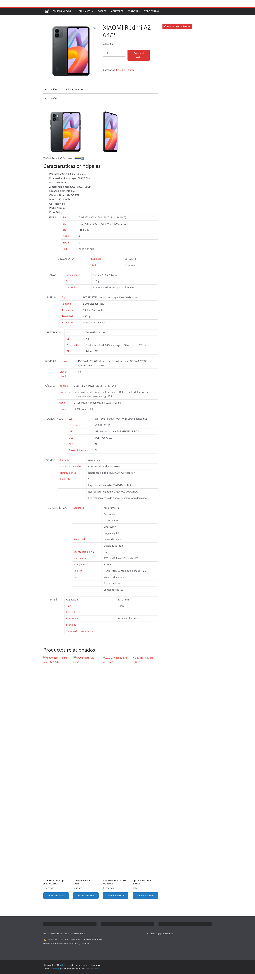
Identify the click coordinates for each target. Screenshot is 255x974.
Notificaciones (68, 472)
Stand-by (71, 624)
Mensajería (79, 558)
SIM (65, 249)
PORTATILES (134, 11)
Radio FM (65, 479)
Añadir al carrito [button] (56, 895)
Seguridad (79, 539)
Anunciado (96, 258)
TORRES (102, 11)
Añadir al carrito (139, 55)
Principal (63, 385)
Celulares (121, 70)
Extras (76, 577)
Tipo (64, 297)
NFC (71, 444)
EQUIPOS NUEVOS (62, 11)
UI (67, 338)
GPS (71, 431)
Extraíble (71, 612)
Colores (77, 570)
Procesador (72, 345)
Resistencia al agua (84, 551)
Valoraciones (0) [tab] (74, 89)
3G (64, 223)
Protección (68, 322)
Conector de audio (70, 466)
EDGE (66, 242)
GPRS (66, 236)
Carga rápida (73, 618)
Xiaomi (131, 70)
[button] (72, 11)
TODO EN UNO (151, 11)
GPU (68, 351)
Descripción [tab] (50, 89)
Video (62, 402)
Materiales (71, 287)
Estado (93, 265)
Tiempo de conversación (80, 631)
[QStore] (46, 11)
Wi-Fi (71, 418)
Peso (68, 281)
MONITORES (117, 11)
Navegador (79, 564)
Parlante (65, 460)
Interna (64, 361)
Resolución (68, 310)
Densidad (67, 316)
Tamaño (66, 303)
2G (64, 217)
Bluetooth (74, 425)
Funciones (64, 392)
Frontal (63, 409)
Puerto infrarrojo (78, 450)
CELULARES (84, 11)
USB (71, 437)
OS (68, 332)
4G (64, 230)
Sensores (78, 507)
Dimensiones (73, 275)
